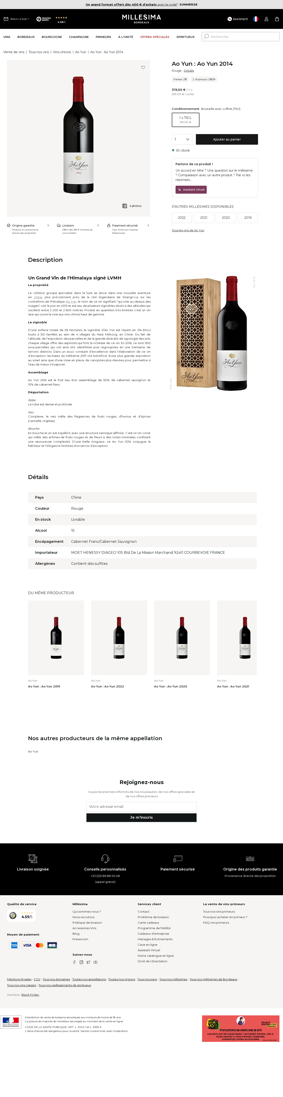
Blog (76, 933)
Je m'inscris (141, 817)
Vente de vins (13, 52)
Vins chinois (62, 52)
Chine (38, 297)
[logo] (141, 19)
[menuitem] (6, 37)
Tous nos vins (39, 52)
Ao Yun (80, 52)
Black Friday (30, 994)
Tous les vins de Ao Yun (188, 230)
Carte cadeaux (148, 922)
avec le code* (132, 4)
